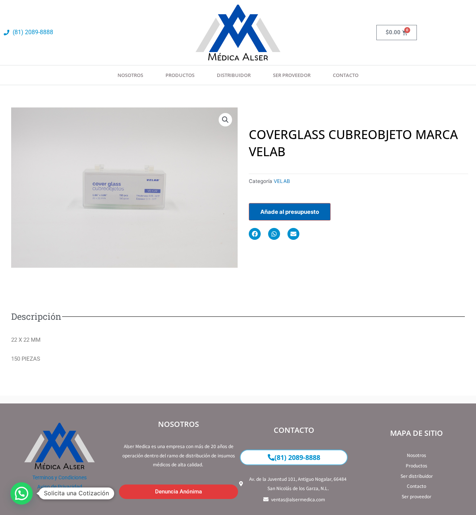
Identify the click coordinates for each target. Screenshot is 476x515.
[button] (225, 119)
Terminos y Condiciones (59, 477)
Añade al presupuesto (289, 211)
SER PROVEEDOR (292, 75)
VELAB (282, 181)
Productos (179, 75)
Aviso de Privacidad (59, 487)
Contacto (345, 75)
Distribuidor (234, 75)
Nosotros (130, 75)
